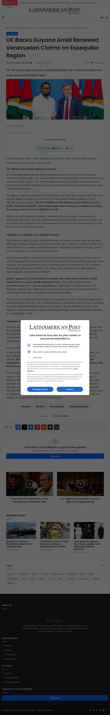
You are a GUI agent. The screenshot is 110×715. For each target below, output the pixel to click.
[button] (55, 358)
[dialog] (55, 357)
